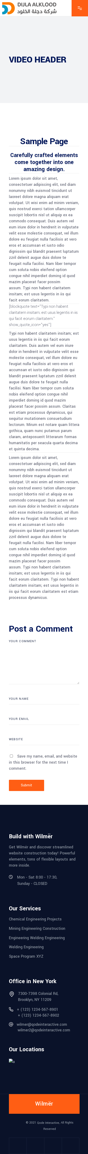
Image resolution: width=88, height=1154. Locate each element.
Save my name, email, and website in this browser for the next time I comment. (43, 762)
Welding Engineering (26, 947)
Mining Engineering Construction (37, 928)
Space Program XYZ (26, 956)
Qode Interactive (48, 1123)
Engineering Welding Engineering (37, 937)
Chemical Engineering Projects (35, 919)
